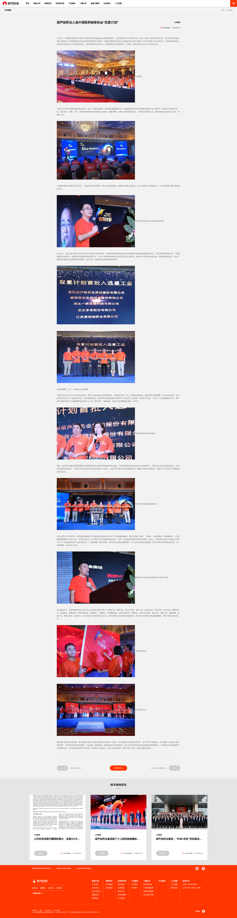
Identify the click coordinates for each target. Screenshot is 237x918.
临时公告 (121, 891)
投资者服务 (122, 895)
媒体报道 (109, 888)
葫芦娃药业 (147, 884)
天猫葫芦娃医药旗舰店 (63, 868)
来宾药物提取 (148, 891)
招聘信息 (174, 888)
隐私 (41, 910)
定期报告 (121, 888)
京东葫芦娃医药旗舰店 (83, 868)
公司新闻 (230, 10)
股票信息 (121, 884)
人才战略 (174, 884)
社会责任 (107, 3)
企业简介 (95, 884)
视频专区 (95, 895)
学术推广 (134, 888)
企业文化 (95, 888)
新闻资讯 (48, 3)
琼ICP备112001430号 (62, 912)
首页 (27, 3)
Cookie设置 (56, 910)
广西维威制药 (148, 888)
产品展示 (134, 884)
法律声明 (34, 910)
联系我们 (95, 898)
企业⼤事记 (96, 891)
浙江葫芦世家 (148, 895)
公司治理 (121, 898)
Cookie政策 (47, 910)
